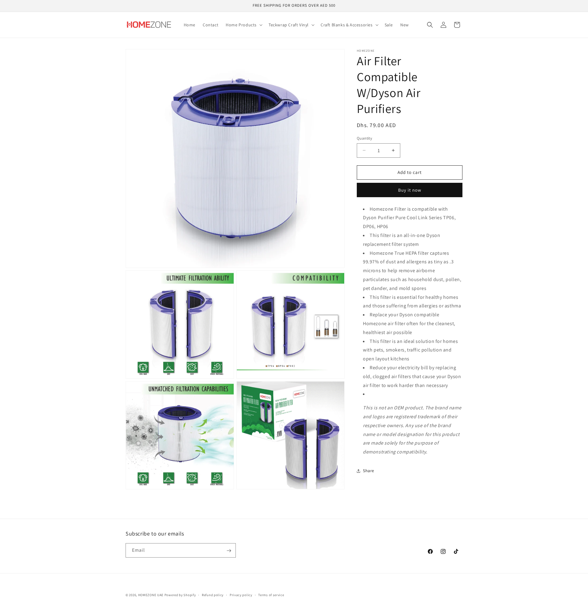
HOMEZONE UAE (151, 595)
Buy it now (409, 190)
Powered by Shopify (180, 595)
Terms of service (271, 594)
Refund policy (213, 594)
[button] (243, 24)
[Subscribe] (229, 550)
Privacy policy (241, 594)
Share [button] (368, 470)
